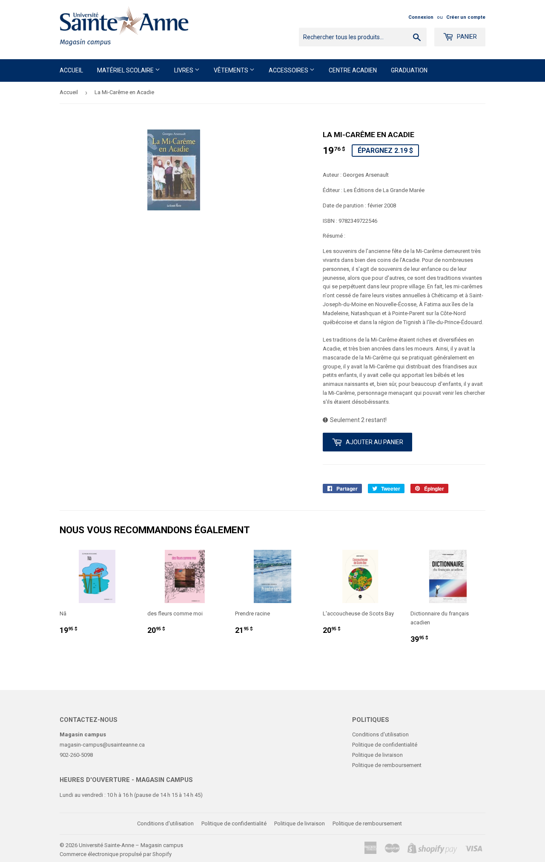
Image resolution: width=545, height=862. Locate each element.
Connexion (420, 17)
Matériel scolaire (126, 70)
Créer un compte (465, 17)
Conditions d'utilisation (380, 734)
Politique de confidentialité (384, 744)
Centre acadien (353, 70)
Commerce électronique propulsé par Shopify (116, 854)
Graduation (409, 70)
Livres (184, 70)
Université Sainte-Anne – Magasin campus (131, 845)
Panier (466, 36)
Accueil (71, 70)
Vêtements (232, 70)
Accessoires (289, 70)
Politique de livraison (377, 755)
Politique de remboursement (387, 765)
